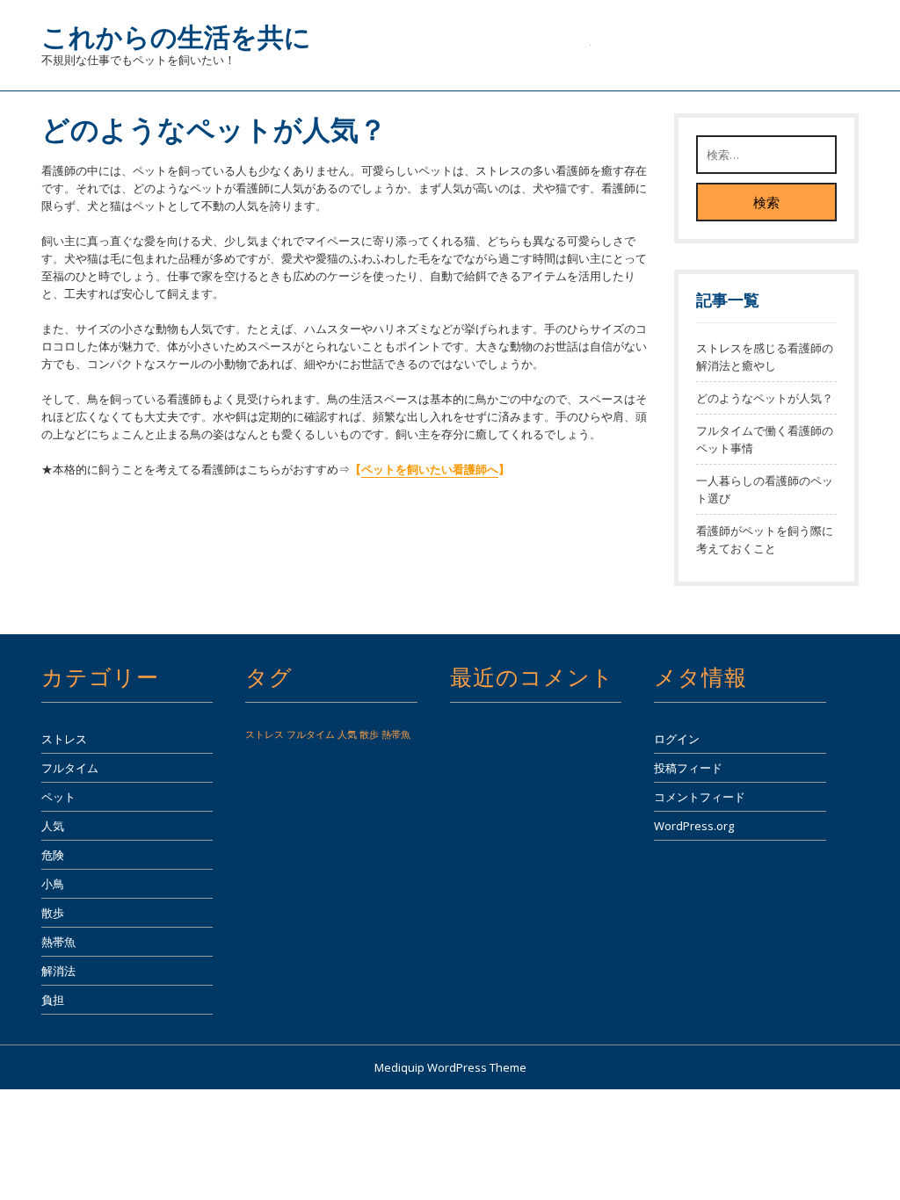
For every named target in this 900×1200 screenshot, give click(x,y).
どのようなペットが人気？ (764, 398)
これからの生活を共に (176, 36)
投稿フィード (688, 768)
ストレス (64, 739)
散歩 (52, 913)
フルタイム (69, 768)
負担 (52, 1000)
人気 (52, 826)
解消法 (58, 971)
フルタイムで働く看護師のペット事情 (764, 439)
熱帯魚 (58, 942)
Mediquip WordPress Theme (450, 1067)
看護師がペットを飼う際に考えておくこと (764, 539)
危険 (52, 855)
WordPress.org (694, 826)
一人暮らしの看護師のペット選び (764, 489)
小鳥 (52, 884)
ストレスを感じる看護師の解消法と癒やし (764, 356)
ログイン (677, 739)
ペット (58, 797)
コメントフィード (699, 797)
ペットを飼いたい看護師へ (429, 469)
